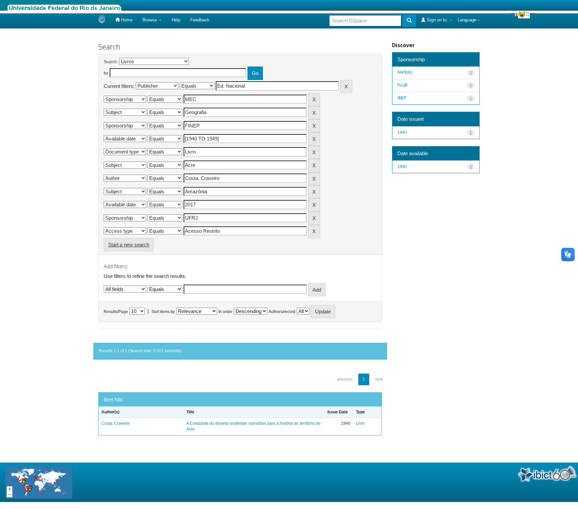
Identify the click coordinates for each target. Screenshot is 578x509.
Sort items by (163, 311)
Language (467, 19)
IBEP (401, 98)
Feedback (199, 19)
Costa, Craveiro (115, 423)
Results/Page (116, 311)
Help (176, 19)
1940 (402, 132)
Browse (150, 19)
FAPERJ (404, 72)
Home (126, 19)
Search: (111, 62)
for (106, 73)
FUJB (402, 85)
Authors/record (282, 311)
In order (225, 311)
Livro (360, 423)
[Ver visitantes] (38, 481)
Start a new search (128, 244)
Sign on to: (437, 19)
